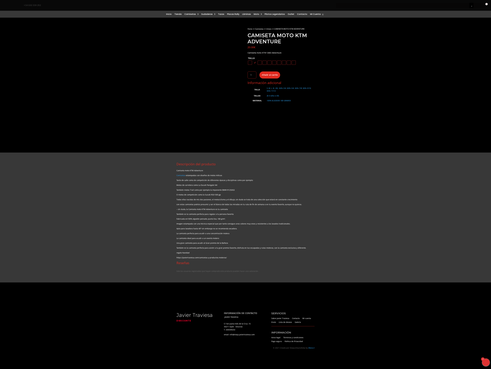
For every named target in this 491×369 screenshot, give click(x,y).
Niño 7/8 (298, 88)
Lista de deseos (285, 322)
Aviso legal (275, 337)
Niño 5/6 (290, 88)
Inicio (169, 14)
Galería (298, 322)
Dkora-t (311, 348)
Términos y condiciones (293, 337)
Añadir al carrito (270, 75)
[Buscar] (468, 5)
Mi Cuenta (315, 14)
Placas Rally (233, 14)
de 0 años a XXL (273, 95)
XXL (276, 88)
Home (250, 29)
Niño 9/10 (307, 88)
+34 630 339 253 (32, 5)
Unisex (269, 29)
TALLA (251, 58)
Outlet (291, 14)
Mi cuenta (306, 318)
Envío (273, 322)
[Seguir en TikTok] (11, 5)
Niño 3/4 (282, 88)
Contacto (302, 14)
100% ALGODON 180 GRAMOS (279, 100)
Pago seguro (276, 341)
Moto (256, 14)
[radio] (250, 63)
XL (274, 88)
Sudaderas (207, 14)
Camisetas (190, 14)
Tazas (221, 14)
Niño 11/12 (271, 91)
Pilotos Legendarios (275, 14)
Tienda (178, 14)
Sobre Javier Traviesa (280, 318)
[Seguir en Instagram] (17, 5)
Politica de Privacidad (294, 341)
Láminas (246, 14)
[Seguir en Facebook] (6, 5)
